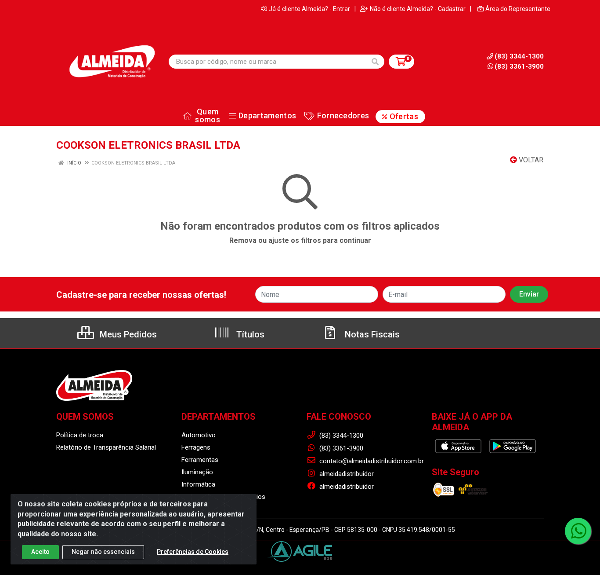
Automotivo (198, 435)
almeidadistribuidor (346, 474)
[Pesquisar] (375, 62)
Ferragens (195, 447)
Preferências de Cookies (192, 551)
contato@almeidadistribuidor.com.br (371, 461)
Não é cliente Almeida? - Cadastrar (418, 9)
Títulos (249, 334)
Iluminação (197, 472)
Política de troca (79, 435)
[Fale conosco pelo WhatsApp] (578, 531)
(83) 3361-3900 (519, 66)
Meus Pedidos (127, 334)
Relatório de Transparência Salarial (106, 447)
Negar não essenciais (103, 551)
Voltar (530, 160)
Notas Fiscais (371, 334)
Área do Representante (517, 9)
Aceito (40, 551)
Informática (198, 484)
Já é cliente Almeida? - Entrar (309, 9)
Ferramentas (199, 460)
